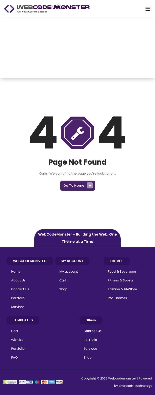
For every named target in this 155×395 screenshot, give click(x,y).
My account (68, 271)
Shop (63, 289)
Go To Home (73, 185)
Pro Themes (117, 298)
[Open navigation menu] (148, 9)
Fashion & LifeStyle (122, 289)
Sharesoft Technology (135, 386)
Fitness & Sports (120, 280)
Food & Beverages (122, 271)
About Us (18, 280)
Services (17, 307)
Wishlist (17, 339)
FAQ (14, 357)
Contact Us (20, 289)
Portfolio (18, 298)
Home (16, 271)
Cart (63, 280)
